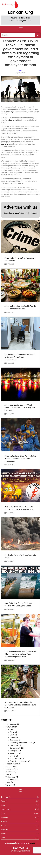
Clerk (12, 735)
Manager (13, 750)
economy (5, 144)
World (7, 785)
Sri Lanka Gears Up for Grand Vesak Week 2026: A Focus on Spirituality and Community (19, 407)
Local (7, 766)
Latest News (10, 764)
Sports (8, 774)
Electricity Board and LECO (21, 743)
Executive (14, 745)
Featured (9, 727)
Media (12, 756)
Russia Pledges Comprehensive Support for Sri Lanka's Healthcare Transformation (19, 357)
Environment (10, 724)
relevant (7, 175)
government (17, 111)
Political (8, 772)
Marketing (14, 753)
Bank (12, 732)
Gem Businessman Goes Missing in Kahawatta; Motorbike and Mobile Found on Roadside (20, 705)
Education (14, 740)
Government (15, 748)
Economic (13, 120)
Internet (13, 780)
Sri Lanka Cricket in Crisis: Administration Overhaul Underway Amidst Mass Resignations (20, 458)
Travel (7, 782)
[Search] (37, 35)
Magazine (9, 769)
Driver (12, 737)
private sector (15, 758)
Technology (10, 777)
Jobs (7, 729)
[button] (20, 790)
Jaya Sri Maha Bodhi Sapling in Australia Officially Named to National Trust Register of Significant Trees (20, 654)
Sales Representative (18, 761)
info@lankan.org (25, 20)
